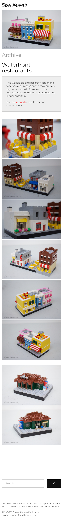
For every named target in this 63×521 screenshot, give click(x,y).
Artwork (21, 102)
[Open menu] (59, 5)
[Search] (54, 483)
